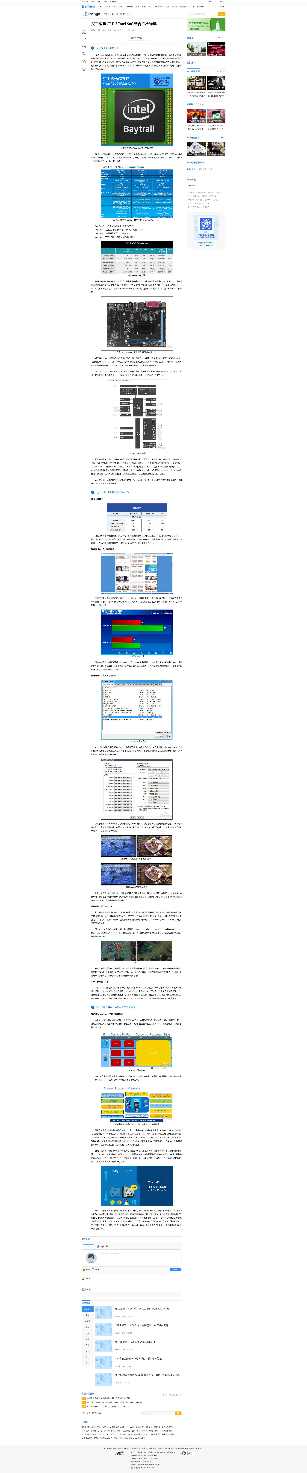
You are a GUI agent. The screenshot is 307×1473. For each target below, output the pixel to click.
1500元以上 (139, 1402)
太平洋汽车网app (194, 207)
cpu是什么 (102, 1434)
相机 (121, 7)
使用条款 (154, 1448)
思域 (189, 203)
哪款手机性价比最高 (141, 1434)
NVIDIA (97, 1407)
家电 (138, 7)
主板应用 (122, 14)
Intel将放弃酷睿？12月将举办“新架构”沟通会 (138, 1358)
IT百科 (191, 7)
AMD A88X (126, 1407)
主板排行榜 (167, 1395)
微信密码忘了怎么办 (98, 1431)
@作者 (97, 1269)
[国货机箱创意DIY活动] (216, 77)
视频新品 (159, 7)
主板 (116, 14)
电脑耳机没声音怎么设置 (122, 1438)
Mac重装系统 (156, 1434)
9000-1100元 (119, 1402)
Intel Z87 (111, 1407)
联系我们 (161, 1448)
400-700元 (101, 1402)
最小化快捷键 (147, 1427)
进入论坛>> (221, 71)
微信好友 (84, 54)
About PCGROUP (110, 1448)
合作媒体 (140, 1448)
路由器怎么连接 (168, 1434)
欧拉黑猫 (218, 193)
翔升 (125, 1398)
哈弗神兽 (199, 200)
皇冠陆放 (212, 196)
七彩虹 (112, 1398)
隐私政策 (126, 1448)
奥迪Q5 (216, 200)
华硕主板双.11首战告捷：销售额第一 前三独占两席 (141, 1325)
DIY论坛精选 (193, 71)
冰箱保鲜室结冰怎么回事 (103, 1438)
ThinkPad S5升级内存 (216, 96)
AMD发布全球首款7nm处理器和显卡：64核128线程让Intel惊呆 (147, 1375)
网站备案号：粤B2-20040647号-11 (141, 1461)
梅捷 (108, 1398)
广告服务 (133, 1448)
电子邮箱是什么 (122, 1427)
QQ (98, 1247)
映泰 (100, 1398)
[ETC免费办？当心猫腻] (196, 110)
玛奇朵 (204, 196)
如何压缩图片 (128, 1434)
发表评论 (175, 1269)
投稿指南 (147, 1448)
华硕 (89, 1398)
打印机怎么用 (142, 1431)
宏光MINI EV (201, 193)
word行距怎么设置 (114, 1434)
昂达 (117, 1398)
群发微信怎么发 (166, 1431)
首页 (105, 14)
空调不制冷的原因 (108, 1427)
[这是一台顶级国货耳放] (196, 77)
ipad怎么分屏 (154, 1431)
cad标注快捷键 (135, 1427)
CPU (116, 1383)
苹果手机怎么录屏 (114, 1431)
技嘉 (92, 1398)
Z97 (102, 1407)
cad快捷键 (85, 1431)
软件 (151, 7)
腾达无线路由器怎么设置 (91, 1427)
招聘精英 (174, 1448)
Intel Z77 (118, 1407)
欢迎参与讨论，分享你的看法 (109, 1253)
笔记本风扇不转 (168, 1427)
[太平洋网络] (119, 1452)
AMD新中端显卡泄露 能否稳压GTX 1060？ (137, 1342)
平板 (115, 7)
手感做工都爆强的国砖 (216, 92)
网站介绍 (120, 1448)
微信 (107, 1247)
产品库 (94, 2)
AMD (93, 1407)
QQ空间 (84, 69)
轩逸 (207, 203)
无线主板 (97, 1413)
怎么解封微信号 (139, 1438)
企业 (144, 7)
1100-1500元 (129, 1402)
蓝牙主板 (90, 1413)
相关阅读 (87, 1309)
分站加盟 (167, 1448)
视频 (105, 2)
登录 (209, 2)
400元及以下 (92, 1402)
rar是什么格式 (87, 1438)
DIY (87, 1333)
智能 (87, 1351)
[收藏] (84, 40)
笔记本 (107, 7)
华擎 (96, 1398)
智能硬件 (201, 7)
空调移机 (157, 1427)
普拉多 (210, 193)
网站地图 (181, 1448)
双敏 (129, 1398)
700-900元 (110, 1402)
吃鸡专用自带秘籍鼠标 (196, 92)
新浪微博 (84, 61)
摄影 (87, 1339)
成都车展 (191, 193)
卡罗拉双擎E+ (198, 203)
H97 (106, 1407)
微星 (104, 1398)
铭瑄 (121, 1398)
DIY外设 (129, 7)
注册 (215, 2)
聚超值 (100, 2)
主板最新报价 (177, 1395)
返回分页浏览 (137, 38)
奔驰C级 (191, 200)
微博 (102, 1247)
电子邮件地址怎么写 (89, 1434)
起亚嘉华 (196, 196)
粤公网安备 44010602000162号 (143, 1468)
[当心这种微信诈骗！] (216, 110)
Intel (89, 1407)
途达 (189, 196)
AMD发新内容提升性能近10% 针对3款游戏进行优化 (142, 1308)
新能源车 (206, 207)
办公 (87, 1363)
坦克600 (208, 200)
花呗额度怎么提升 (129, 1431)
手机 (100, 7)
